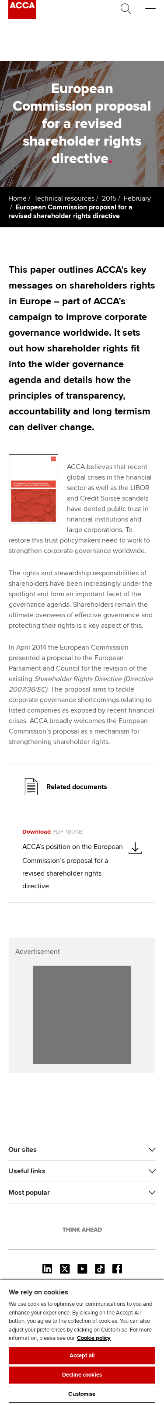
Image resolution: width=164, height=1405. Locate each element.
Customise (81, 1394)
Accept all (82, 1355)
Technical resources (64, 198)
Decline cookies (82, 1374)
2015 (109, 198)
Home (17, 198)
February (137, 198)
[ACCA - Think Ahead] (22, 17)
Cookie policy (94, 1338)
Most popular (29, 1192)
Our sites (22, 1149)
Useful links (26, 1171)
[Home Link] (82, 1229)
